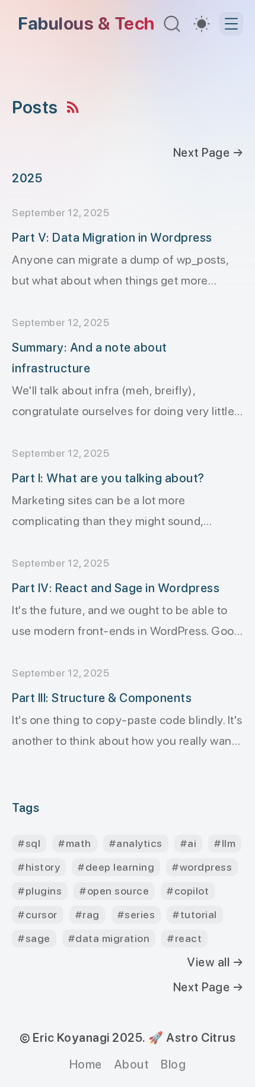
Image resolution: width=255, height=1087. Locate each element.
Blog (173, 1064)
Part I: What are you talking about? (108, 478)
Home (85, 1064)
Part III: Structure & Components (102, 698)
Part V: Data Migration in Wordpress (112, 237)
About (131, 1064)
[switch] (201, 24)
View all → (215, 962)
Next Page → (208, 153)
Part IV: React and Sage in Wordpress (115, 588)
